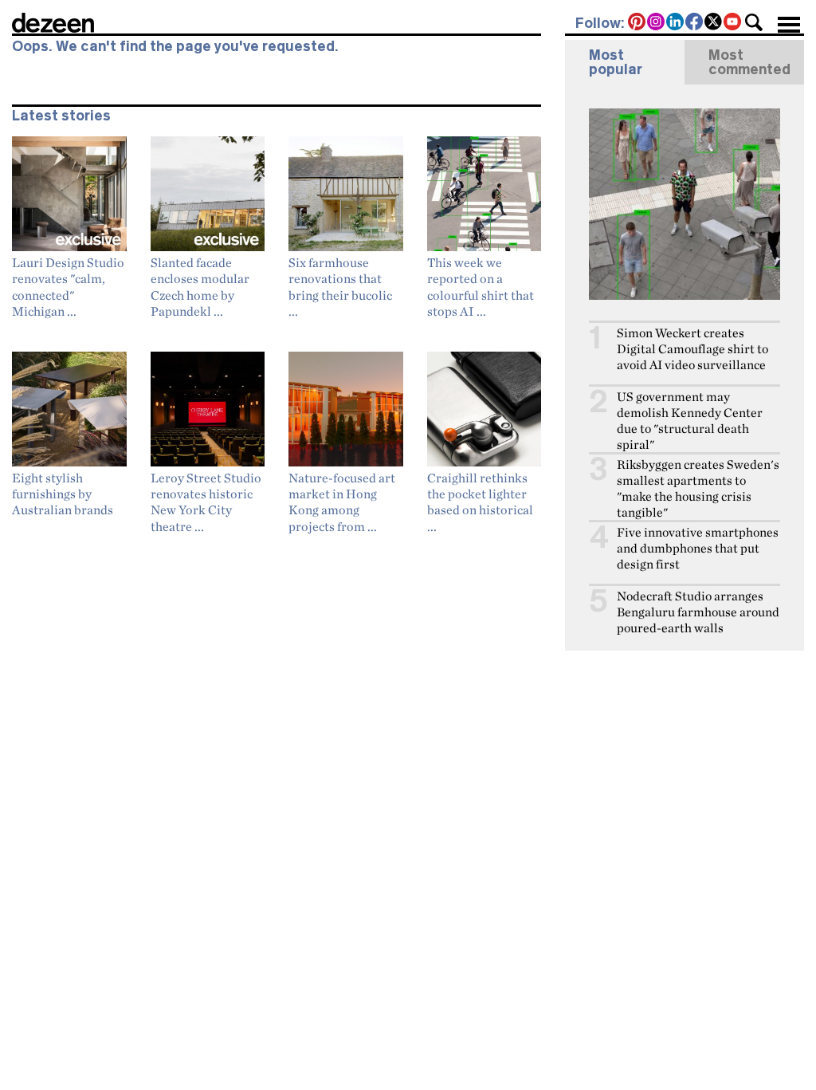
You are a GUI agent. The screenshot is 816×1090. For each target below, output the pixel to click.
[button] (754, 22)
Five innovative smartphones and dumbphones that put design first (698, 548)
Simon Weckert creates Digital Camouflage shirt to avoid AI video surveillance (692, 348)
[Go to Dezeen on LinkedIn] (675, 23)
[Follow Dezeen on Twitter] (714, 23)
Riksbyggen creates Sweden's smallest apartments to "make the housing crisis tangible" (698, 488)
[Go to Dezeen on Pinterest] (637, 23)
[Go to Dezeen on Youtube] (733, 23)
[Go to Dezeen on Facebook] (694, 23)
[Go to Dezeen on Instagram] (656, 23)
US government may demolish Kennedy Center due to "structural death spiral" (690, 420)
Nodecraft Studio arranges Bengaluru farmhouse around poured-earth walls (698, 612)
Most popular (615, 62)
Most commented (749, 62)
